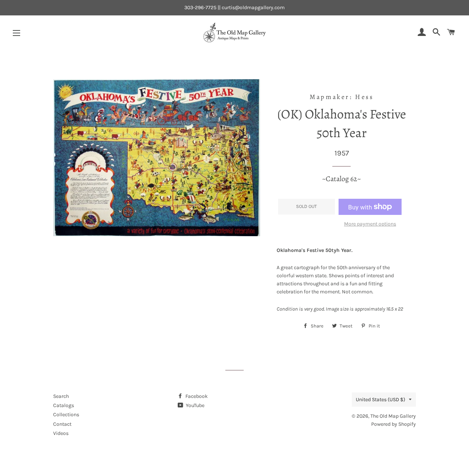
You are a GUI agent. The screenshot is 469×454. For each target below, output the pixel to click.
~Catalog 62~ (341, 179)
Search (61, 396)
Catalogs (63, 405)
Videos (61, 433)
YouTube (194, 405)
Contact (62, 424)
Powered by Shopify (393, 424)
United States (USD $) (380, 399)
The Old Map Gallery (393, 416)
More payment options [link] (370, 224)
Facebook (196, 396)
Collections (66, 414)
